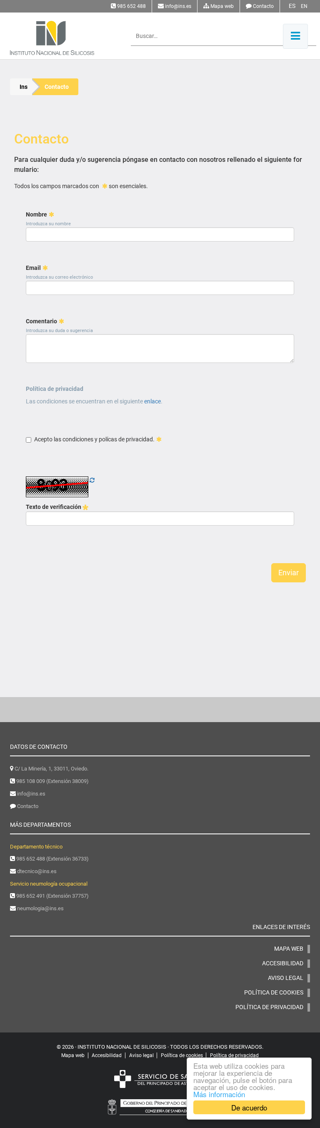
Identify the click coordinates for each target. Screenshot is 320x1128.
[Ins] (57, 38)
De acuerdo (249, 1107)
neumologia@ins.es (40, 908)
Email (33, 267)
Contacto (263, 6)
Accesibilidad (282, 963)
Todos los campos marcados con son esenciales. (81, 186)
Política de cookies (273, 992)
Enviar (288, 572)
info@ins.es (178, 6)
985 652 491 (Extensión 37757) (52, 896)
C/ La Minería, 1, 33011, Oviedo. (51, 768)
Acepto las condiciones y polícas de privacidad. (94, 439)
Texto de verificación (54, 507)
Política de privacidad (54, 388)
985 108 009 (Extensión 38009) (52, 781)
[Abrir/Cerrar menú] (295, 36)
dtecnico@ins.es (37, 871)
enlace (152, 401)
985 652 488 (131, 6)
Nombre (36, 214)
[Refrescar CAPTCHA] (92, 480)
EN (304, 6)
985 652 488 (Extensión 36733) (52, 859)
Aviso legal (285, 977)
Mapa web (222, 6)
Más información (219, 1094)
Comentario (41, 321)
